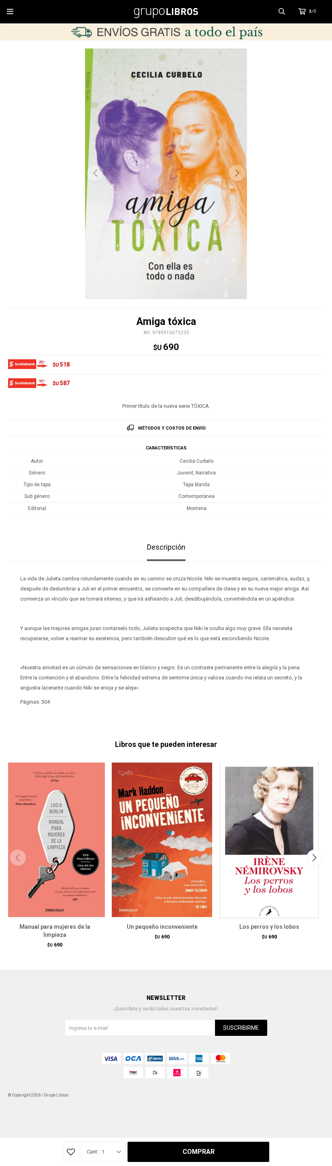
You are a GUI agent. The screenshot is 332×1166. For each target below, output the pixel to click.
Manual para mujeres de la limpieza (54, 931)
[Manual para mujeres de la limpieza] (54, 839)
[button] (237, 173)
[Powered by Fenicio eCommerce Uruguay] (312, 1095)
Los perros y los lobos (269, 927)
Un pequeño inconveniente (162, 927)
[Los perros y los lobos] (269, 839)
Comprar (199, 1151)
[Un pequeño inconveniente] (162, 839)
